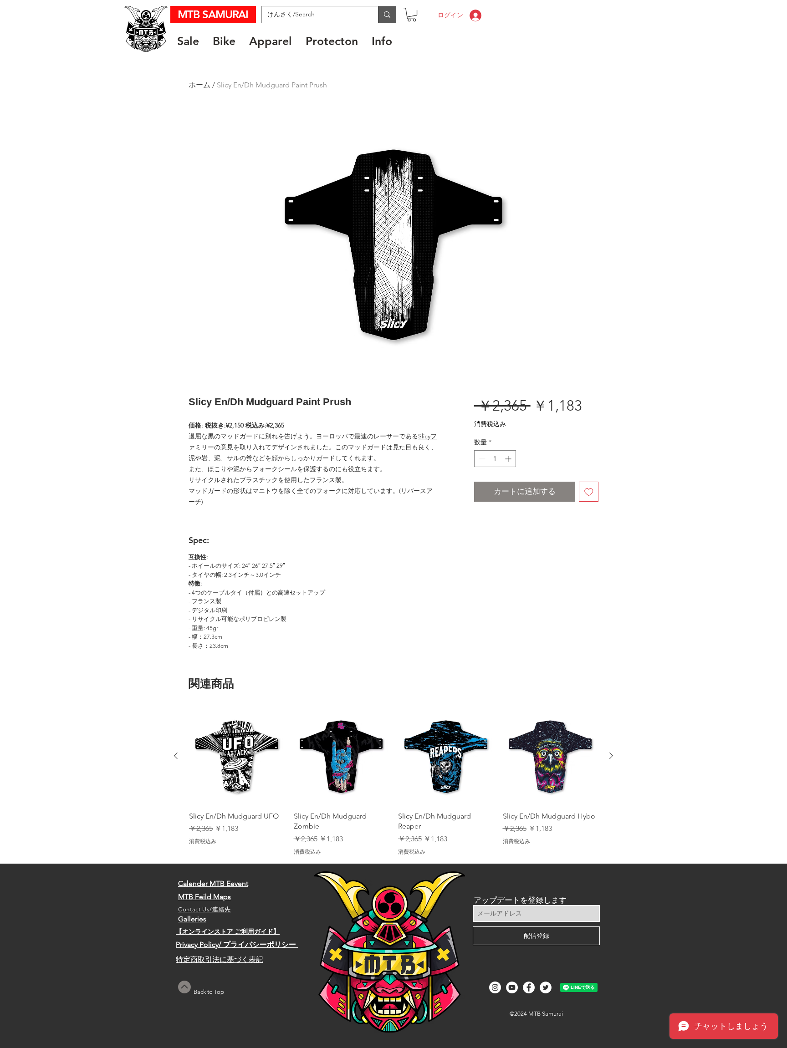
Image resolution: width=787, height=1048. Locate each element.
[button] (412, 14)
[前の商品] (175, 755)
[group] (393, 782)
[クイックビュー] (237, 756)
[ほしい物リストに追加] (589, 492)
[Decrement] (481, 459)
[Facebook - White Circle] (529, 987)
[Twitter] (546, 987)
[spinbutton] (495, 459)
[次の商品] (611, 755)
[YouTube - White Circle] (512, 987)
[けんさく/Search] (387, 14)
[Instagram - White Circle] (495, 987)
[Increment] (509, 459)
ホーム (199, 85)
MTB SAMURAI (214, 14)
